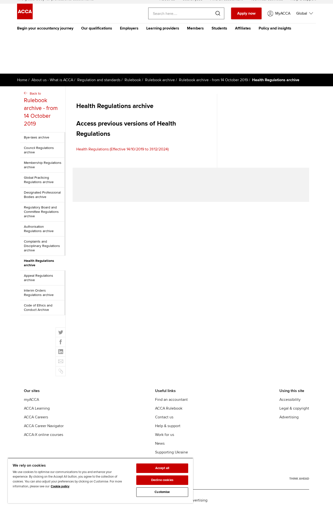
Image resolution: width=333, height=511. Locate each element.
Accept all (162, 468)
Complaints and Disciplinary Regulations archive (42, 245)
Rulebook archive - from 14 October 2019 (213, 80)
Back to (41, 109)
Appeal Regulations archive (38, 278)
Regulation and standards (98, 80)
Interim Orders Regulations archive (39, 292)
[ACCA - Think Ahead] (299, 478)
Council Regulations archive (39, 150)
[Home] (25, 18)
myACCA (31, 399)
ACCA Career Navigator (44, 425)
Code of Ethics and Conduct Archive (38, 307)
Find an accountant (171, 399)
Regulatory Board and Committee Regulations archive (41, 211)
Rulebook (133, 80)
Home (22, 80)
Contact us (164, 417)
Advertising (289, 417)
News (160, 443)
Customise (162, 492)
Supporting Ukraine (171, 452)
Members (195, 28)
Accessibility (290, 399)
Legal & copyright (294, 408)
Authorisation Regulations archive (39, 229)
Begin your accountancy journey (45, 28)
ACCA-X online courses (43, 434)
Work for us (164, 434)
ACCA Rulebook (168, 408)
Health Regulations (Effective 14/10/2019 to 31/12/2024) (122, 149)
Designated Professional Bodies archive (42, 194)
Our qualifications (96, 28)
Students (219, 28)
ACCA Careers (36, 417)
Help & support (167, 425)
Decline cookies (162, 480)
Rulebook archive (160, 80)
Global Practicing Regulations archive (39, 180)
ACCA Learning (37, 408)
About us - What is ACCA (52, 80)
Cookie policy (60, 486)
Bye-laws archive (36, 137)
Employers (129, 28)
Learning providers (162, 28)
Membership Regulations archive (42, 165)
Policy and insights (275, 28)
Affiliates (243, 28)
